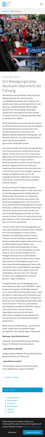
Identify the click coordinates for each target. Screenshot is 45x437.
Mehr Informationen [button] (32, 426)
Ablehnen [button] (12, 432)
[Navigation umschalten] (41, 4)
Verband (10, 412)
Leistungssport (13, 397)
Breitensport (12, 406)
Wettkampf (12, 400)
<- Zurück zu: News (11, 377)
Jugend (10, 409)
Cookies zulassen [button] (33, 432)
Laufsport (11, 403)
